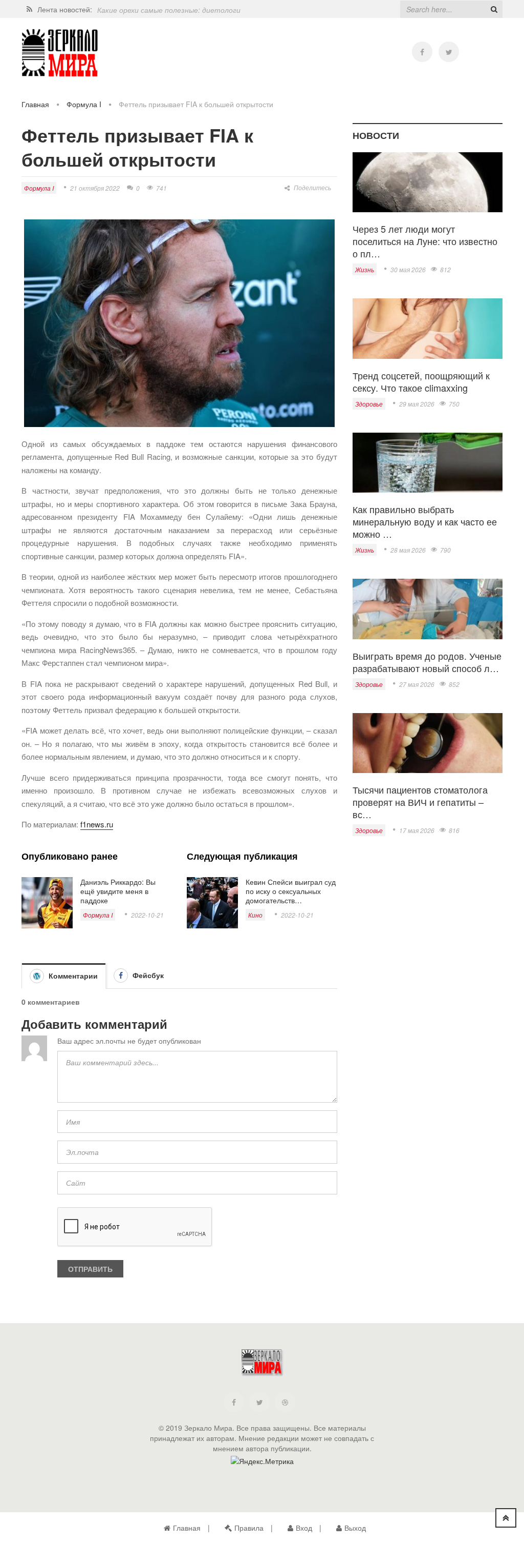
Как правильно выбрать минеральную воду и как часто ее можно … (425, 521)
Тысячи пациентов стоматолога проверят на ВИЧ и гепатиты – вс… (420, 801)
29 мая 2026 (416, 403)
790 (445, 549)
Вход (304, 1527)
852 (454, 684)
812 (445, 269)
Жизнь (364, 269)
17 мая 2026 (416, 830)
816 (454, 830)
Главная (35, 104)
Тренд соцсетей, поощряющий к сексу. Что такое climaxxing (421, 381)
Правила (249, 1527)
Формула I (84, 104)
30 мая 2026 (408, 269)
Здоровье (369, 403)
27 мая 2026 (416, 684)
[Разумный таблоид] (59, 53)
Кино (255, 914)
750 (454, 403)
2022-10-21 (147, 914)
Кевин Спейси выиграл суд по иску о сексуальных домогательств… (291, 891)
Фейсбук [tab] (147, 975)
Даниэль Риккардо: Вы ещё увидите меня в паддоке (118, 891)
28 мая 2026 (408, 549)
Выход (355, 1527)
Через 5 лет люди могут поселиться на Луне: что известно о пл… (425, 240)
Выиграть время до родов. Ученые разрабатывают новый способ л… (427, 661)
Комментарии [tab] (72, 975)
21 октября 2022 (95, 188)
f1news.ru (96, 824)
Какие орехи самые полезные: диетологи (169, 9)
